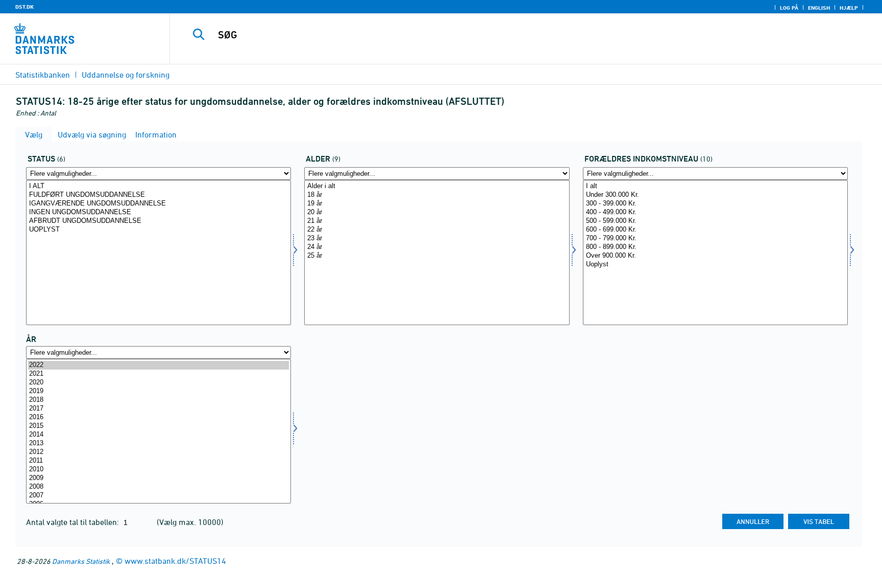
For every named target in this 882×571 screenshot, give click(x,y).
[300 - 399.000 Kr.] (715, 203)
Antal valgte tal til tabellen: (73, 522)
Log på (789, 7)
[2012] (158, 452)
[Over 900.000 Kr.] (715, 256)
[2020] (158, 382)
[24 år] (436, 247)
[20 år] (436, 212)
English (819, 7)
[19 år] (436, 203)
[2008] (158, 487)
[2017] (158, 408)
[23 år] (436, 238)
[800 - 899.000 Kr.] (715, 247)
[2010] (158, 469)
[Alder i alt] (436, 186)
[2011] (158, 460)
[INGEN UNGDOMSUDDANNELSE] (158, 212)
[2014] (158, 434)
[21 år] (436, 221)
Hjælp (849, 7)
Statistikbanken (42, 74)
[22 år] (436, 229)
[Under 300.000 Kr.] (715, 195)
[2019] (158, 391)
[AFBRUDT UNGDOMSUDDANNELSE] (158, 221)
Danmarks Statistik (81, 561)
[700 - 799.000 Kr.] (715, 238)
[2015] (158, 426)
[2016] (158, 417)
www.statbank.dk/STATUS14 (175, 560)
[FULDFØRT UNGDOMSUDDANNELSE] (158, 195)
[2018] (158, 400)
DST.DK (24, 6)
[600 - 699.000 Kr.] (715, 229)
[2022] (158, 365)
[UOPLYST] (158, 229)
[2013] (158, 443)
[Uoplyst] (715, 264)
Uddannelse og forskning (125, 74)
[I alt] (715, 186)
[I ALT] (158, 186)
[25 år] (436, 256)
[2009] (158, 478)
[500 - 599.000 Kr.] (715, 221)
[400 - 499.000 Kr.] (715, 212)
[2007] (158, 495)
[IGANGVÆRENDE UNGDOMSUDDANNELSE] (158, 203)
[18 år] (436, 195)
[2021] (158, 374)
